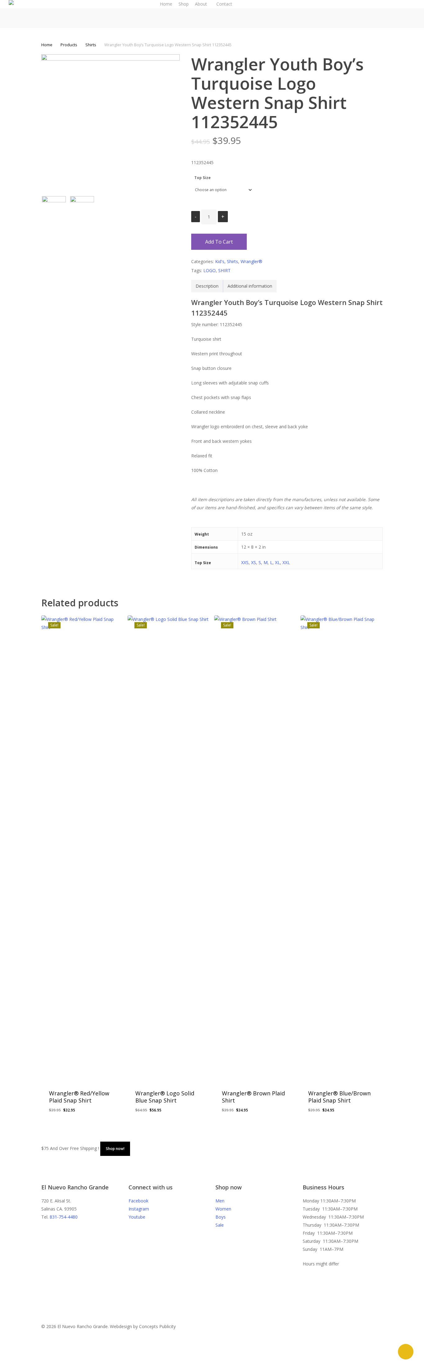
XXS (245, 562)
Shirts (90, 44)
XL (277, 562)
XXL (286, 562)
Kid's (219, 261)
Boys (220, 1217)
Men (219, 1201)
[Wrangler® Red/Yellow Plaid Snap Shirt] (82, 848)
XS (253, 562)
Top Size (202, 177)
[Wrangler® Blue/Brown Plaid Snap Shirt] (341, 848)
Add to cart (219, 241)
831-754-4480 (64, 1217)
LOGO (209, 270)
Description (207, 286)
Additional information (250, 286)
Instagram (139, 1209)
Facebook (138, 1201)
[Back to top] (212, 1366)
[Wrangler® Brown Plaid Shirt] (255, 848)
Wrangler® (251, 261)
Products (69, 44)
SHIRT (224, 270)
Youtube (137, 1217)
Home (46, 44)
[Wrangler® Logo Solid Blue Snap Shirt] (169, 848)
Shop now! (115, 1148)
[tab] (207, 286)
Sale (219, 1225)
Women (223, 1209)
